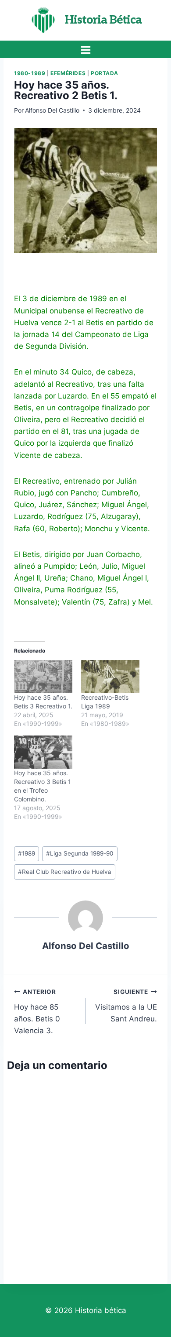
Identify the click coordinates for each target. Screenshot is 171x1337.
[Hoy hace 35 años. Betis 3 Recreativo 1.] (43, 676)
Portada (104, 73)
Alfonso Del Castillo (52, 110)
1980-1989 (29, 73)
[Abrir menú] (85, 50)
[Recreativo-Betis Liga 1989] (110, 676)
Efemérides (68, 73)
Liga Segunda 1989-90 (80, 853)
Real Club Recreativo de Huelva (64, 871)
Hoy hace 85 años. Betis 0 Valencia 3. (37, 1011)
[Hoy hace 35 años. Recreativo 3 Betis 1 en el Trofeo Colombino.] (43, 752)
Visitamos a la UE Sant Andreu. (126, 1005)
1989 (26, 853)
